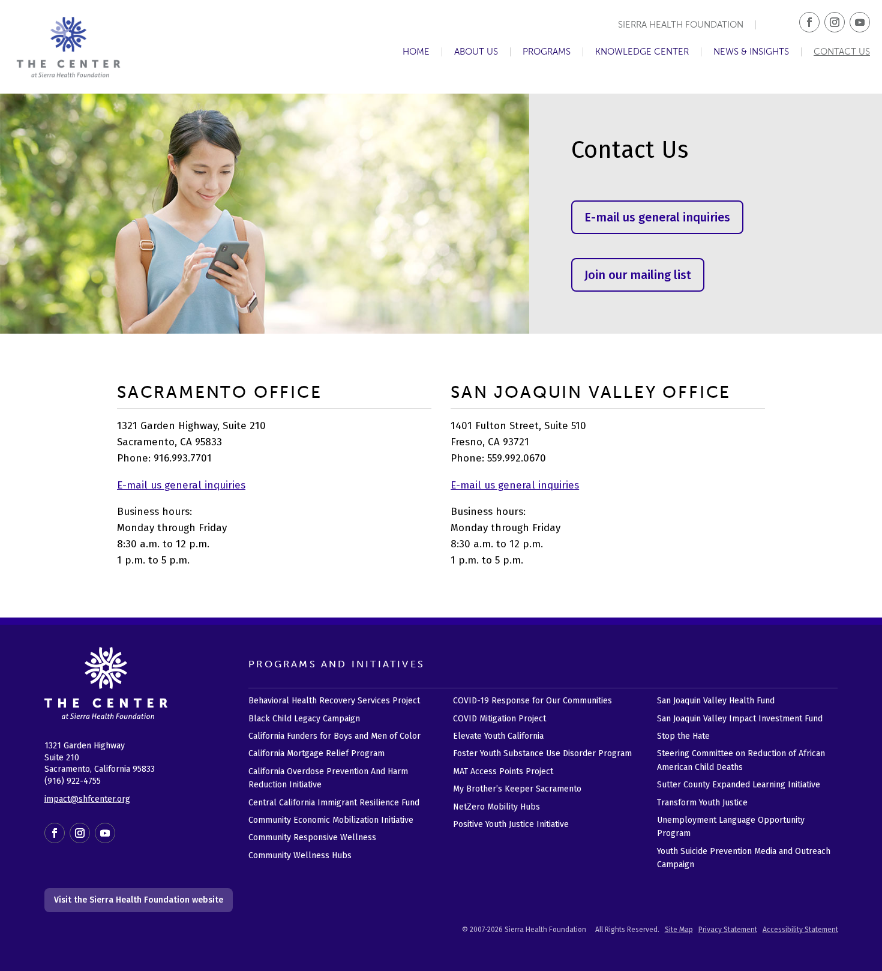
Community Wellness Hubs (300, 855)
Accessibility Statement (800, 929)
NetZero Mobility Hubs (496, 807)
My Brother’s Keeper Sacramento (517, 789)
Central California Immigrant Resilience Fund (333, 803)
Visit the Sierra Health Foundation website (138, 900)
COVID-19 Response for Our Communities (532, 701)
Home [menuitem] (416, 51)
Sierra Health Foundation (680, 24)
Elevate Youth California (498, 736)
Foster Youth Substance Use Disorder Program (542, 753)
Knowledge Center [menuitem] (642, 51)
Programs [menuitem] (547, 51)
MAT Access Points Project (503, 771)
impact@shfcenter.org (87, 799)
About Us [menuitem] (476, 51)
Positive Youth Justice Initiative (511, 824)
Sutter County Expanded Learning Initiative (738, 785)
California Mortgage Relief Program (316, 753)
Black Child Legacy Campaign (304, 719)
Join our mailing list (637, 275)
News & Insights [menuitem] (751, 51)
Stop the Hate (683, 736)
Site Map (679, 929)
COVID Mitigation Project (499, 719)
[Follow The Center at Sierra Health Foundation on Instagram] (834, 22)
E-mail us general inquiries (657, 217)
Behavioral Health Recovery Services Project (334, 701)
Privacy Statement (727, 929)
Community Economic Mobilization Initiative (330, 820)
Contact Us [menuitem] (842, 51)
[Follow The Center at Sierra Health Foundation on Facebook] (809, 22)
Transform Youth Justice (702, 803)
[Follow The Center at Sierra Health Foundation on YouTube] (860, 22)
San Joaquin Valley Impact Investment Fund (740, 719)
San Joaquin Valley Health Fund (716, 701)
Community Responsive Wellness (312, 837)
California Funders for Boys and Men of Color (334, 736)
